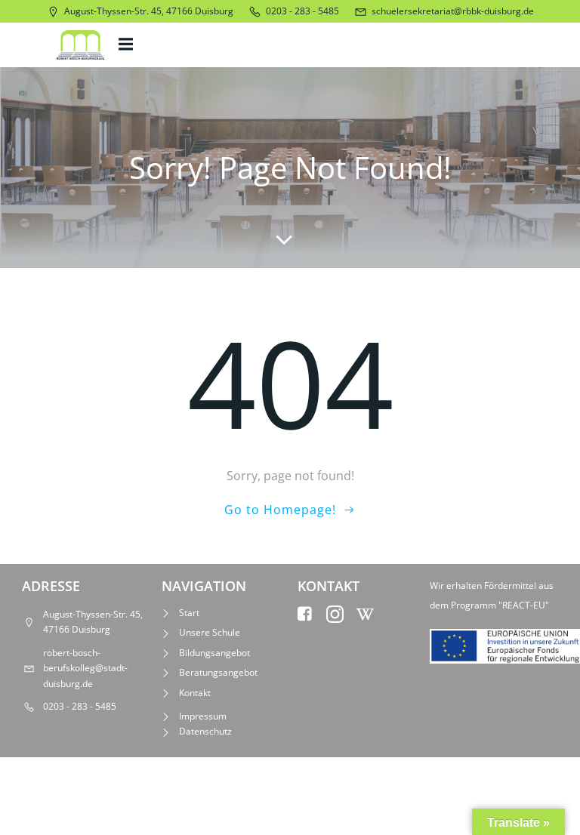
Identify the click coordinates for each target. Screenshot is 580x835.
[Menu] (127, 44)
